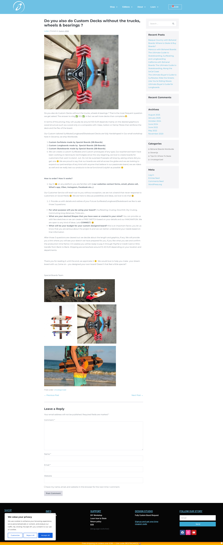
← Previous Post (51, 395)
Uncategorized (60, 390)
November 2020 (155, 134)
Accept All (45, 535)
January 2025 (154, 118)
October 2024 (154, 121)
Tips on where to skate (160, 156)
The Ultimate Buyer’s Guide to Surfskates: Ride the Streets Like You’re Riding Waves (162, 78)
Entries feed (154, 178)
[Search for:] (162, 24)
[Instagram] (188, 532)
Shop (112, 7)
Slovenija (154, 152)
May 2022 (152, 130)
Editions (126, 7)
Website (48, 476)
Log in (151, 175)
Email (47, 465)
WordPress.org (155, 184)
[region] (30, 526)
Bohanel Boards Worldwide (162, 149)
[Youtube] (193, 532)
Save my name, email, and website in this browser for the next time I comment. (83, 487)
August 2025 (154, 115)
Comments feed (156, 181)
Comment (49, 420)
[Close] (54, 514)
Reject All (30, 535)
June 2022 (153, 127)
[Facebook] (182, 532)
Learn (153, 7)
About (140, 7)
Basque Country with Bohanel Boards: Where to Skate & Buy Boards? (162, 43)
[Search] (173, 24)
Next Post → (137, 395)
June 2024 (153, 124)
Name (47, 454)
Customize (15, 535)
